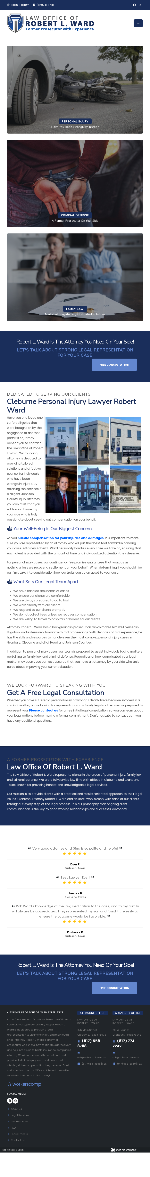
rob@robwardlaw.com (91, 1057)
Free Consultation (114, 365)
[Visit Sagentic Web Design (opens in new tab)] (124, 1150)
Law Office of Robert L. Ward (88, 1021)
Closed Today (20, 5)
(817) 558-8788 (45, 5)
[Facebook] (134, 5)
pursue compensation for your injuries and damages (61, 538)
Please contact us (43, 710)
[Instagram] (140, 5)
